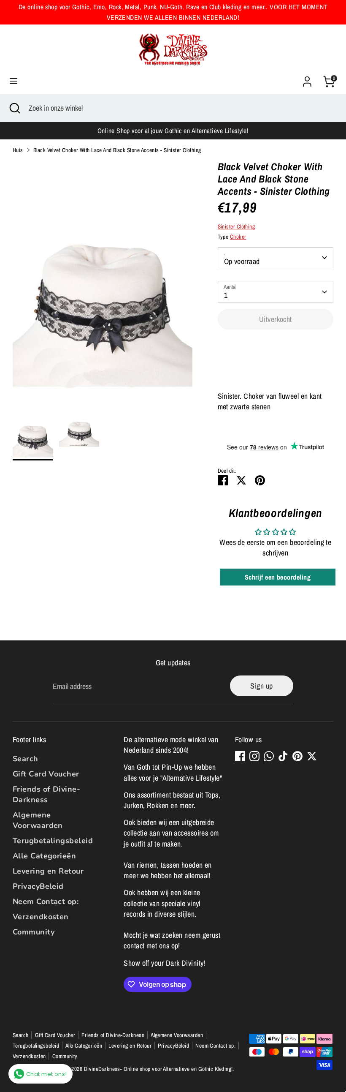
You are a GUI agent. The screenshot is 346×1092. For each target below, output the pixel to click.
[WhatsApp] (269, 756)
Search (25, 759)
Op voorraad (242, 261)
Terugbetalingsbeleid (53, 841)
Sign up (261, 686)
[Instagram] (254, 756)
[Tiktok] (283, 756)
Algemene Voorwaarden (38, 820)
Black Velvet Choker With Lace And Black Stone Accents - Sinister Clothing (117, 150)
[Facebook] (240, 756)
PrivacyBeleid (38, 886)
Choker (238, 236)
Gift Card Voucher (46, 774)
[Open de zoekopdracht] (14, 107)
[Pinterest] (297, 756)
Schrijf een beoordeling (278, 577)
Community (33, 932)
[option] (102, 284)
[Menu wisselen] (13, 81)
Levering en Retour (48, 871)
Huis (18, 150)
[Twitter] (312, 756)
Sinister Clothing (236, 226)
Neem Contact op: (45, 901)
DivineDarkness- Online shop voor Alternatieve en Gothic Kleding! (158, 1069)
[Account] (307, 78)
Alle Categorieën (44, 856)
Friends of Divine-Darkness (46, 794)
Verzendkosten (41, 917)
